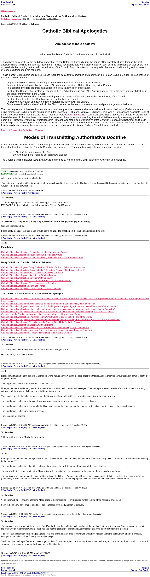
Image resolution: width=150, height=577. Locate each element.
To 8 (29, 516)
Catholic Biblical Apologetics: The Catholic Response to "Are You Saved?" (36, 280)
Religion (145, 2)
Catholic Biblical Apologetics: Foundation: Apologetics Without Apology (35, 252)
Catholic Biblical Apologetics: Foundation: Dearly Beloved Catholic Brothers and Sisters (42, 257)
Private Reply (20, 193)
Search (12, 5)
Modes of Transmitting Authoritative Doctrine (22, 130)
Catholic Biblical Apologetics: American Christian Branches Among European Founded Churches (46, 330)
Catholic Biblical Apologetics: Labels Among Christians (27, 325)
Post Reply (7, 193)
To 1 (29, 217)
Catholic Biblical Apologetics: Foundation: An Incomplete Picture (31, 254)
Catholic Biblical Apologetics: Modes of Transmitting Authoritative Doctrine (36, 332)
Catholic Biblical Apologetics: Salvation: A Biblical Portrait (28, 275)
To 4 (29, 366)
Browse (4, 5)
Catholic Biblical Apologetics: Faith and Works (23, 286)
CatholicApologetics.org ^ (12, 19)
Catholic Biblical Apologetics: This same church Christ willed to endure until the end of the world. (46, 317)
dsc (35, 364)
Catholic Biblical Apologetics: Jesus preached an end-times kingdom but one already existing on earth (48, 303)
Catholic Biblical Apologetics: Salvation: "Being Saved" (27, 278)
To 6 (29, 449)
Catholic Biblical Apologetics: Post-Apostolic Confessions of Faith (32, 272)
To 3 (29, 340)
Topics (134, 5)
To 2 (29, 238)
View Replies (33, 193)
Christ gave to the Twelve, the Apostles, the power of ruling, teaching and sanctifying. (40, 314)
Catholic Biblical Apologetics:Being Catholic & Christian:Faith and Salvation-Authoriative (43, 267)
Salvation (38, 190)
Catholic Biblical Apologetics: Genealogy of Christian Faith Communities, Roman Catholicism (45, 327)
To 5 (29, 427)
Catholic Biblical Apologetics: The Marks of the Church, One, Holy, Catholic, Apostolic (42, 322)
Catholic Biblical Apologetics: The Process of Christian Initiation (31, 288)
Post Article (144, 5)
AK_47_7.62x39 (43, 553)
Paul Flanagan (75, 114)
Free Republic (7, 2)
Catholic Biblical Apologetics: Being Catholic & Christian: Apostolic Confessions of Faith (42, 270)
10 (2, 553)
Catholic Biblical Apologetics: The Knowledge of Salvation (28, 283)
